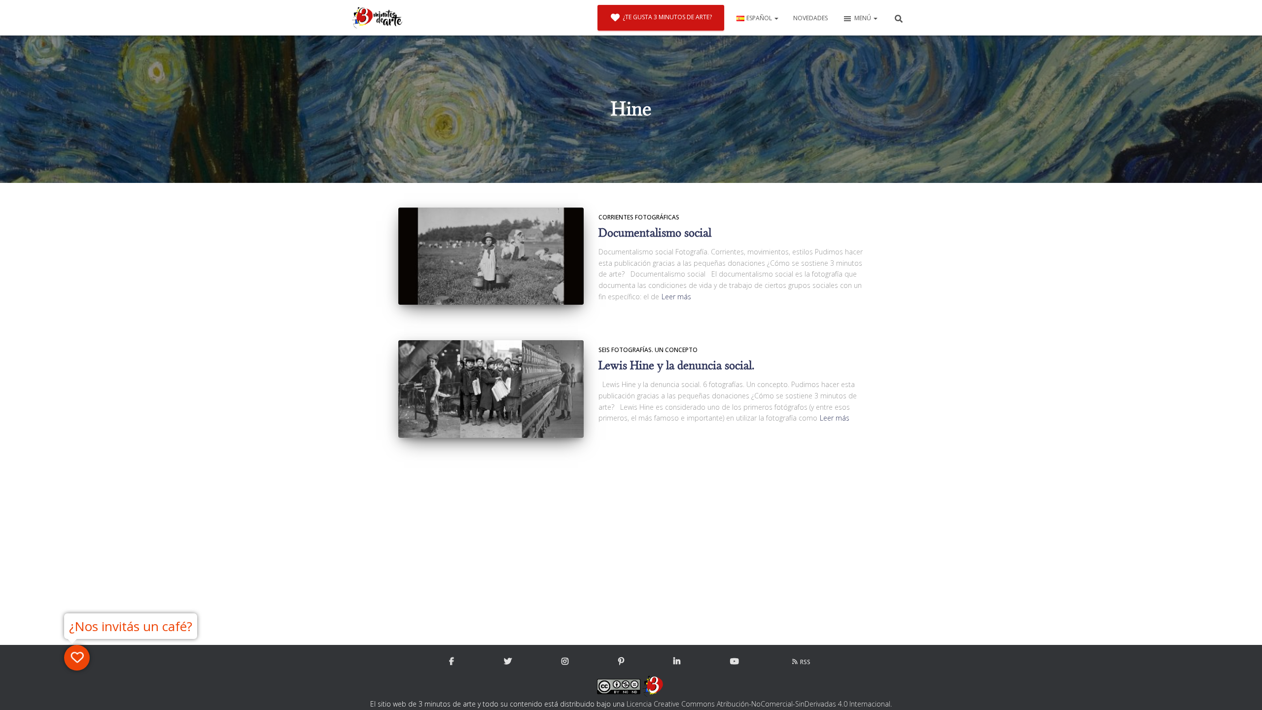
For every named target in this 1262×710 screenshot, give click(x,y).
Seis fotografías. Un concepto (648, 350)
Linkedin (676, 661)
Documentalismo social (654, 233)
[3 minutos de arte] (377, 17)
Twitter (508, 661)
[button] (775, 18)
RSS (805, 662)
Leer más (676, 296)
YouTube (734, 661)
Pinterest (621, 661)
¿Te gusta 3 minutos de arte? (667, 17)
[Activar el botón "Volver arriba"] (1242, 690)
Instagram (565, 661)
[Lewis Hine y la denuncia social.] (491, 389)
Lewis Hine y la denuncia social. (676, 365)
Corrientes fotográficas (638, 217)
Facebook (451, 661)
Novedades (810, 18)
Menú (863, 18)
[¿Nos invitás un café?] (77, 658)
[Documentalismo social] (491, 256)
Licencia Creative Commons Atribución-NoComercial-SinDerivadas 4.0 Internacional (758, 704)
